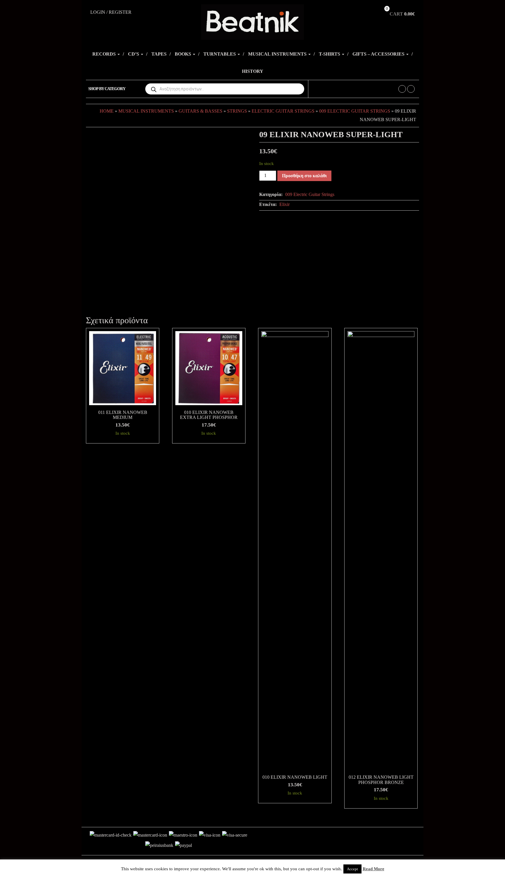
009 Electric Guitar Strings (354, 111)
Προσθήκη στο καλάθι (304, 175)
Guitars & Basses (200, 111)
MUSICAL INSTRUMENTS (278, 53)
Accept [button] (352, 869)
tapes (159, 53)
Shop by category (106, 89)
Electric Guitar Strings (283, 111)
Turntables (220, 53)
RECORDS (104, 53)
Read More (373, 868)
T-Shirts (330, 53)
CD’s (134, 53)
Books (183, 53)
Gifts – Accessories (379, 53)
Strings (237, 111)
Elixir (284, 204)
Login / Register (111, 12)
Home (107, 111)
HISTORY (252, 71)
